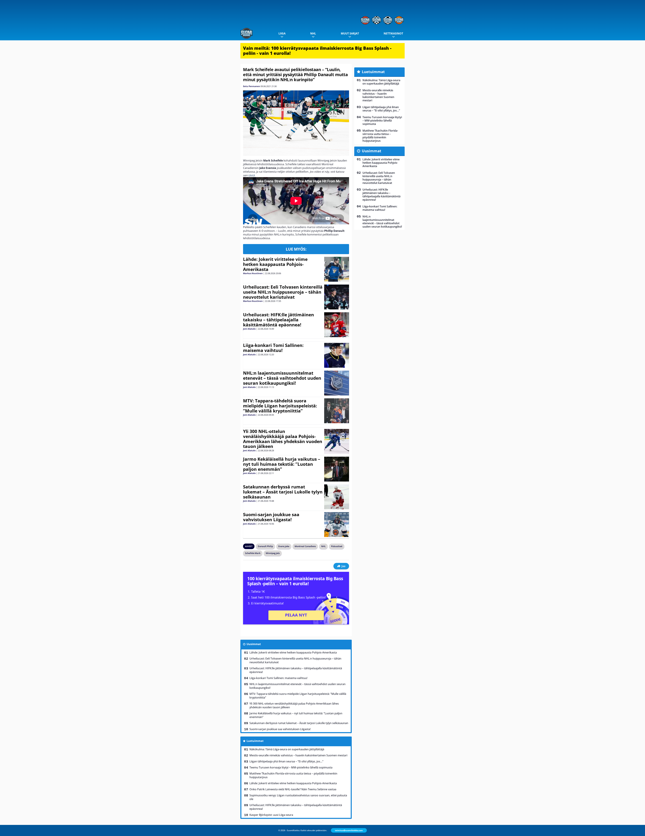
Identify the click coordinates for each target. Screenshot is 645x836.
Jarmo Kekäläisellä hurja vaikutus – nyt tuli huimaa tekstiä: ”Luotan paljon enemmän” (281, 464)
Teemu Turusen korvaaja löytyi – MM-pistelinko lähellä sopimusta (290, 767)
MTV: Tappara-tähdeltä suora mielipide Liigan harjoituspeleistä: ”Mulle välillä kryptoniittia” (280, 406)
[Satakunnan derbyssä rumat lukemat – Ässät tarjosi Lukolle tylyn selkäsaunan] (336, 496)
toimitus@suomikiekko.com (349, 830)
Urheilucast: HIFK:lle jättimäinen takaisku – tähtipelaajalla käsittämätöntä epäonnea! (278, 320)
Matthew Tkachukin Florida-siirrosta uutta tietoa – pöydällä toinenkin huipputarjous (293, 775)
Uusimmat (254, 644)
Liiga (282, 33)
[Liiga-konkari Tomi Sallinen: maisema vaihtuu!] (336, 355)
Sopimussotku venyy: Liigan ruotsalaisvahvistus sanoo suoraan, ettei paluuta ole (298, 797)
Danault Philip (265, 546)
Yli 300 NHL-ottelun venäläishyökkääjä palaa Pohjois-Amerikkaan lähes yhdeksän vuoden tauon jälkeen (282, 438)
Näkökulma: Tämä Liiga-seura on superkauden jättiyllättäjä (286, 749)
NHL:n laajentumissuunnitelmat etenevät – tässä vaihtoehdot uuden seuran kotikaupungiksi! (282, 378)
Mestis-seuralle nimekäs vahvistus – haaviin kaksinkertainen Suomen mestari (298, 755)
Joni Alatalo (249, 328)
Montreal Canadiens (305, 546)
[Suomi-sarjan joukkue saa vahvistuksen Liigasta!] (336, 524)
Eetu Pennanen (251, 86)
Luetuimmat (255, 741)
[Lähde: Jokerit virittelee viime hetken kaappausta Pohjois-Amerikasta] (336, 269)
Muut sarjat (350, 33)
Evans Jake (283, 546)
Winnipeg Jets (273, 553)
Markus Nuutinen (253, 273)
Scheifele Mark (252, 553)
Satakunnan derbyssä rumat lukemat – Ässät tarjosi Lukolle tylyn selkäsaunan (282, 492)
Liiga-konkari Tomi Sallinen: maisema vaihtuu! (273, 347)
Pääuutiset (336, 546)
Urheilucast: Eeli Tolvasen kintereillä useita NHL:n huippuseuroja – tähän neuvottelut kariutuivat (282, 292)
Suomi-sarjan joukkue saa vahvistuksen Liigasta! (271, 517)
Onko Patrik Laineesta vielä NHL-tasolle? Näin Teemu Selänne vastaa (292, 789)
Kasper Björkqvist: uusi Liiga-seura (271, 815)
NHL (313, 33)
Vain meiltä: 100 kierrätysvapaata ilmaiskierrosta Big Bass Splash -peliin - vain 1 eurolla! (317, 50)
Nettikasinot (393, 33)
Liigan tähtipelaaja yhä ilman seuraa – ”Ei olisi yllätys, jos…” (286, 761)
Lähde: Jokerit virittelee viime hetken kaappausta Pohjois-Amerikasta (275, 264)
